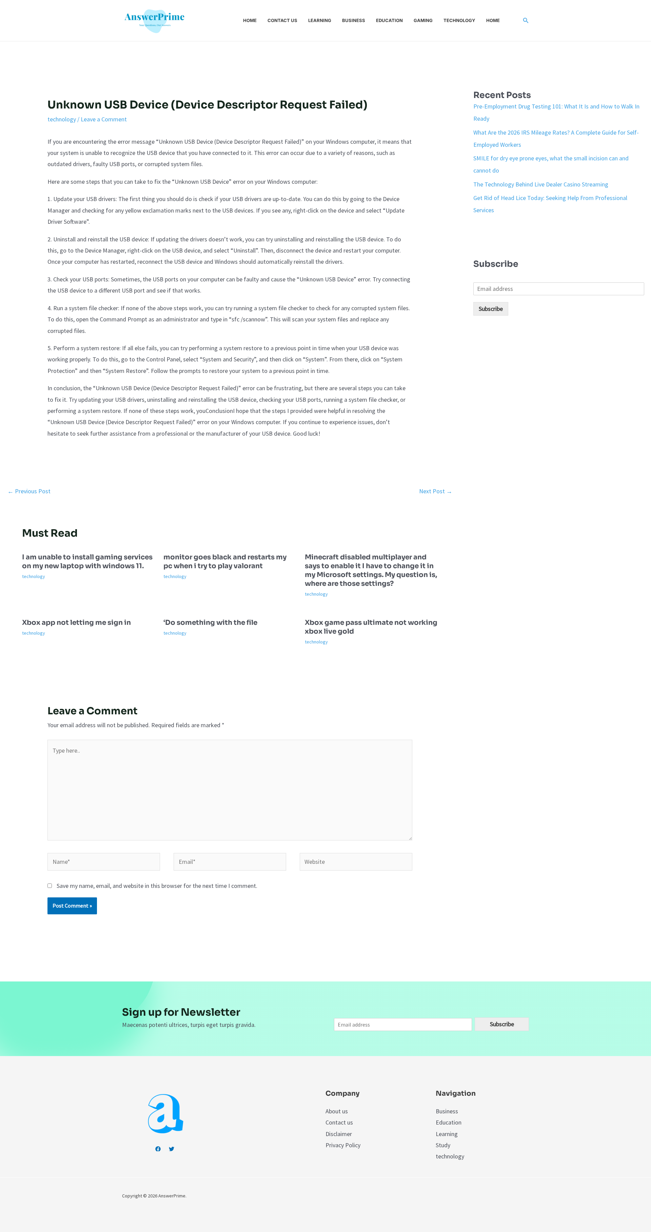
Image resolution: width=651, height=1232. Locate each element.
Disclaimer (339, 1134)
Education (389, 20)
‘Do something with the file (210, 622)
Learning (319, 20)
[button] (526, 20)
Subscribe (491, 309)
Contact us (282, 20)
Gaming (423, 20)
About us (337, 1111)
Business (353, 20)
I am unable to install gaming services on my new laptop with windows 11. (87, 561)
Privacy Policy (343, 1145)
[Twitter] (171, 1149)
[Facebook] (158, 1149)
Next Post (435, 491)
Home (250, 20)
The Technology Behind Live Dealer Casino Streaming (540, 184)
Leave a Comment (104, 119)
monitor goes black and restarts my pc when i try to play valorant (225, 561)
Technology (459, 20)
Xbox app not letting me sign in (76, 622)
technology (61, 119)
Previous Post (29, 491)
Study (443, 1145)
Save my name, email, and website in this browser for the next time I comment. (157, 886)
